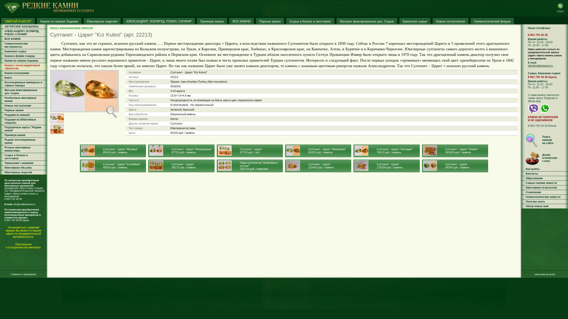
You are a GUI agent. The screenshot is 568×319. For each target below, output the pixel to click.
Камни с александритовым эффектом (71, 27)
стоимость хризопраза (23, 274)
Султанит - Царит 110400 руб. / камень (321, 166)
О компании (533, 192)
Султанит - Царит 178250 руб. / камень (390, 166)
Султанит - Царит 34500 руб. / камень (457, 166)
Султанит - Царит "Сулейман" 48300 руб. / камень (122, 166)
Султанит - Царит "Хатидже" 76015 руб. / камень (395, 151)
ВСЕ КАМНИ (12, 39)
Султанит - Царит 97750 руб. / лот (251, 151)
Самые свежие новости (541, 183)
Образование (534, 178)
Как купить (533, 169)
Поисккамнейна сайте (548, 140)
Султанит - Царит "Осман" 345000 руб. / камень (461, 151)
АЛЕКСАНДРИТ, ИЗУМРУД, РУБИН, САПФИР (21, 33)
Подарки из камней (17, 115)
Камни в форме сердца (19, 56)
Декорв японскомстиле (549, 158)
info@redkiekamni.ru (24, 204)
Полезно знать (535, 201)
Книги (8, 77)
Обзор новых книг (537, 206)
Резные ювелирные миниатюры (17, 149)
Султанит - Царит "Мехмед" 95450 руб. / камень (120, 151)
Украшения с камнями (18, 163)
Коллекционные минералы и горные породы (23, 84)
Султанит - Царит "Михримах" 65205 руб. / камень (327, 151)
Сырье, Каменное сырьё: (544, 73)
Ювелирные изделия (18, 172)
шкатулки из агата (544, 274)
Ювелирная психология (541, 187)
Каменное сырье (15, 51)
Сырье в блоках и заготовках (16, 157)
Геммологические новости (543, 196)
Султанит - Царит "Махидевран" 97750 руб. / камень (192, 151)
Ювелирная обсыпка (18, 167)
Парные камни (14, 110)
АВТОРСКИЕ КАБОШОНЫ (21, 26)
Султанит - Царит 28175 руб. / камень (184, 166)
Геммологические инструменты (16, 45)
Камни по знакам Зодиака (21, 60)
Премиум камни (14, 135)
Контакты (532, 173)
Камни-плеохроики (16, 73)
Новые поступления (17, 105)
